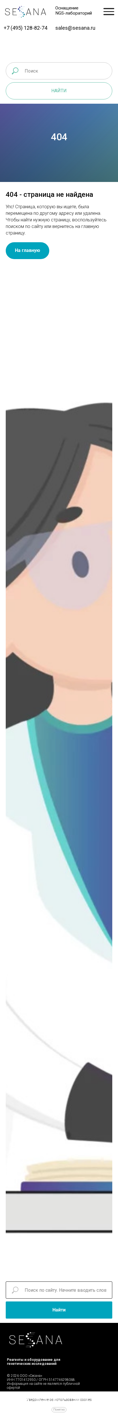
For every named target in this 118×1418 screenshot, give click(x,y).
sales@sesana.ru (75, 28)
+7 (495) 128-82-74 (25, 28)
